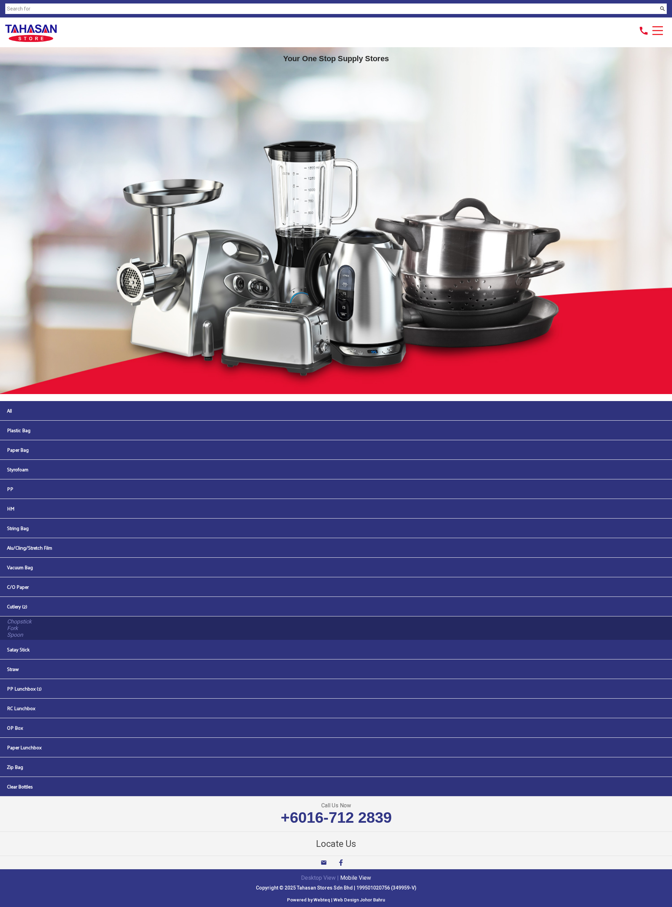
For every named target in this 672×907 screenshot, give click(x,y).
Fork (12, 628)
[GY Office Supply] (31, 40)
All (9, 410)
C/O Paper (18, 587)
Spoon (15, 634)
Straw (13, 669)
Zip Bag (15, 767)
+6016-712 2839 (336, 817)
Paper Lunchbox (24, 747)
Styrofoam (17, 469)
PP (10, 489)
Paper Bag (18, 449)
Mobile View (355, 877)
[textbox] (331, 8)
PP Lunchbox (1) (24, 688)
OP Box (15, 727)
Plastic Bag (18, 430)
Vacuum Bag (20, 567)
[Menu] (657, 31)
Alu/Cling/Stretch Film (29, 547)
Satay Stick (18, 649)
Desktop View (318, 877)
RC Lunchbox (21, 708)
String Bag (18, 528)
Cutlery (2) (17, 606)
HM (10, 508)
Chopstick (19, 621)
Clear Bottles (20, 786)
